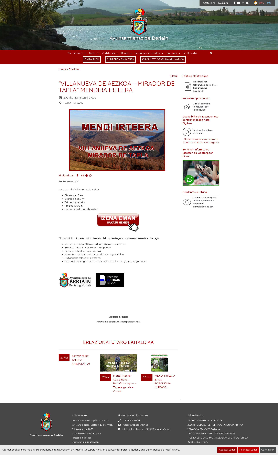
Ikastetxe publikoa (81, 437)
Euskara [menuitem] (223, 3)
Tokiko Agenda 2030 (82, 429)
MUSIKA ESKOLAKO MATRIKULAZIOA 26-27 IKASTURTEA (218, 437)
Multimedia (190, 53)
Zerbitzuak (108, 53)
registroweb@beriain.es (135, 425)
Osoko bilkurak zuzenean (85, 442)
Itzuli (175, 76)
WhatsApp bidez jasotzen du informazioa (93, 425)
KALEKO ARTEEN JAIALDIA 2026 (205, 420)
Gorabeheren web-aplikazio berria (90, 420)
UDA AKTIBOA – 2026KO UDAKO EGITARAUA (211, 433)
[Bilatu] (212, 53)
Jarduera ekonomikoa (147, 53)
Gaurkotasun (75, 53)
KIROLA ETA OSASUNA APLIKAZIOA (163, 59)
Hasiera (62, 69)
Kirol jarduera (66, 175)
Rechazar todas (248, 449)
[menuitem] (209, 3)
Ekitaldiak (74, 69)
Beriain (125, 53)
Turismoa (172, 53)
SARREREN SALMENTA (120, 59)
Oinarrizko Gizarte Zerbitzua (86, 433)
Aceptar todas (227, 449)
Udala (92, 53)
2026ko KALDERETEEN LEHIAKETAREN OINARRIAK (215, 425)
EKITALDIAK (92, 59)
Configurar (267, 449)
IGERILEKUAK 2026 (198, 442)
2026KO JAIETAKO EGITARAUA (204, 429)
